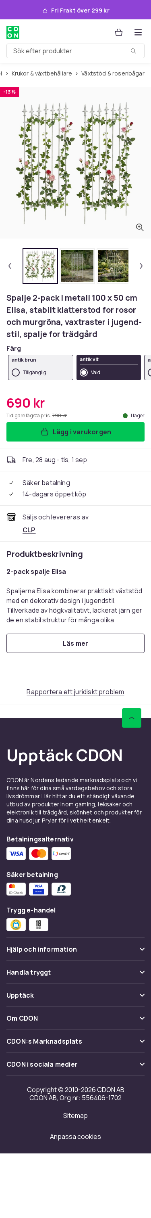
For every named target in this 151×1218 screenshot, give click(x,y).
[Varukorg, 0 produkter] (118, 32)
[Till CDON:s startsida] (12, 32)
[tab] (40, 266)
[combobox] (75, 51)
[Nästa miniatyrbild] (141, 266)
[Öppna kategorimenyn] (138, 32)
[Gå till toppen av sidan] (131, 718)
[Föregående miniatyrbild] (9, 266)
